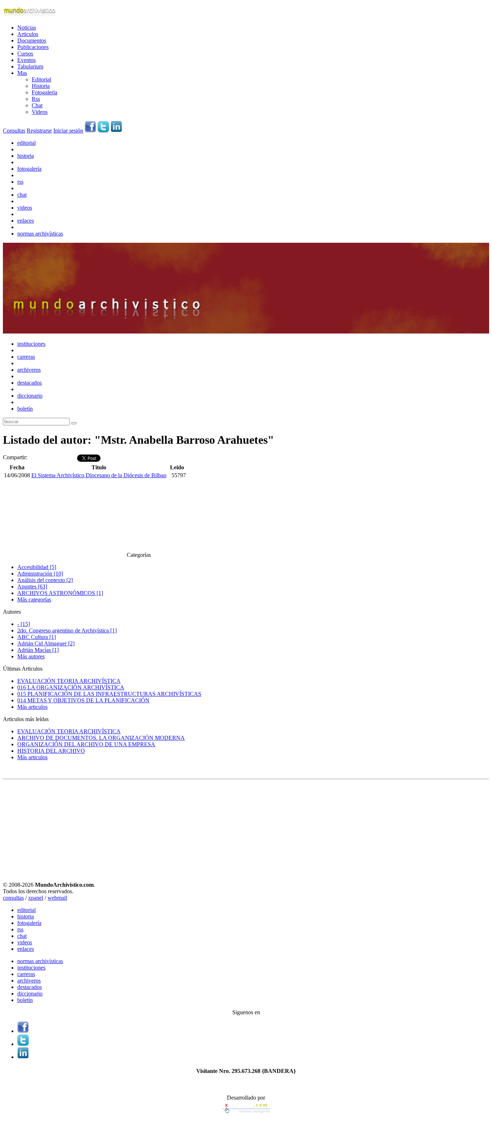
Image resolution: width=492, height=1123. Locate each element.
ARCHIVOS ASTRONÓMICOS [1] (60, 593)
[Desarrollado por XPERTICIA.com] (246, 1114)
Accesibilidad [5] (36, 567)
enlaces (25, 221)
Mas (22, 73)
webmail (57, 898)
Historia (41, 86)
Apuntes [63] (32, 586)
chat (22, 195)
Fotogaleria (44, 92)
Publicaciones (33, 47)
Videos (40, 112)
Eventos (26, 60)
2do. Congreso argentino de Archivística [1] (67, 630)
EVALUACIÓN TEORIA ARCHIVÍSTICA (69, 681)
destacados (29, 383)
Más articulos (32, 707)
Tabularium (30, 66)
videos (24, 208)
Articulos (27, 34)
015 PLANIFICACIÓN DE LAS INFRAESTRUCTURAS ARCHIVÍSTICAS (109, 694)
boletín (25, 409)
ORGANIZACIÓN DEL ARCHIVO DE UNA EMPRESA (86, 744)
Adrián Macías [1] (38, 650)
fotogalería (29, 169)
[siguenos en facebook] (90, 130)
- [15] (23, 624)
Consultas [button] (14, 130)
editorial (26, 143)
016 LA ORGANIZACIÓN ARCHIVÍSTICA (70, 687)
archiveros (29, 370)
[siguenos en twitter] (103, 130)
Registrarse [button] (39, 130)
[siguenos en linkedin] (116, 130)
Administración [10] (40, 574)
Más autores (31, 656)
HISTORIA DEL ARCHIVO (51, 751)
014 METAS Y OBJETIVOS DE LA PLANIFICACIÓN (83, 700)
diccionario (30, 396)
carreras (26, 357)
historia (25, 156)
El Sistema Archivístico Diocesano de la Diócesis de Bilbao (98, 475)
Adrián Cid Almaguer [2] (46, 643)
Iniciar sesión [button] (68, 130)
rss (20, 182)
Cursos (25, 53)
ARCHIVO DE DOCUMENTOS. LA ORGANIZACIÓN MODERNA (101, 738)
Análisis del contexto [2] (45, 580)
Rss (36, 99)
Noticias (26, 27)
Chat (37, 105)
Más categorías (34, 599)
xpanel (35, 898)
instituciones (31, 344)
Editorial (41, 79)
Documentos (31, 40)
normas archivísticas (40, 234)
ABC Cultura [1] (36, 637)
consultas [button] (13, 898)
